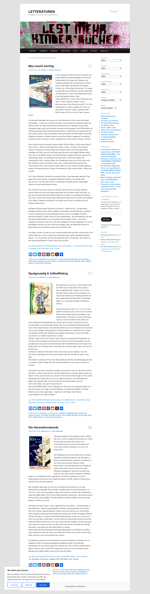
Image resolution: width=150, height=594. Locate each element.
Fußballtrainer (81, 570)
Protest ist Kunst (106, 139)
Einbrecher (72, 570)
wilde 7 (83, 261)
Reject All (29, 585)
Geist (76, 413)
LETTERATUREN (41, 11)
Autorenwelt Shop (107, 235)
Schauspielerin (82, 572)
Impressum (104, 51)
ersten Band (79, 309)
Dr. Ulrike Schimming (108, 246)
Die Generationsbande (43, 427)
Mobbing (68, 415)
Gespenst (31, 415)
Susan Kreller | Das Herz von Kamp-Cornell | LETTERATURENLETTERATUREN (110, 151)
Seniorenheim (83, 415)
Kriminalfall (44, 415)
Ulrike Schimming (54, 70)
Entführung (31, 261)
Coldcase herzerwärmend (109, 134)
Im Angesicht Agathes (108, 137)
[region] (28, 578)
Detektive (63, 413)
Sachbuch (84, 51)
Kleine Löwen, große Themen (111, 130)
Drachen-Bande (84, 259)
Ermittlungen (40, 261)
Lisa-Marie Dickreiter (63, 261)
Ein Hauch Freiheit (107, 132)
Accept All (43, 585)
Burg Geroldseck (73, 259)
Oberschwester (53, 572)
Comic (75, 51)
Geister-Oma (83, 413)
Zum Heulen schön (109, 163)
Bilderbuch (54, 51)
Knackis (37, 415)
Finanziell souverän (107, 141)
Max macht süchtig (41, 66)
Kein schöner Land (107, 182)
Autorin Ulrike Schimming (110, 239)
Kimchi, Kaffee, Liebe (108, 127)
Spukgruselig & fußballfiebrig (48, 273)
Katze (88, 570)
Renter (68, 572)
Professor (62, 572)
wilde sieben (71, 574)
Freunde (47, 261)
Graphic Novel (65, 51)
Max (72, 261)
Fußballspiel (70, 413)
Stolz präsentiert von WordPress (75, 586)
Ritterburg (75, 415)
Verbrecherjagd (62, 574)
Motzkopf (77, 261)
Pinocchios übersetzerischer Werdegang (111, 188)
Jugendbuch (43, 51)
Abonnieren (106, 219)
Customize (14, 585)
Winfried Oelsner (38, 417)
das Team (94, 51)
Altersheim (63, 259)
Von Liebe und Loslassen (109, 121)
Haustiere (54, 261)
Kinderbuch (32, 51)
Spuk (89, 415)
